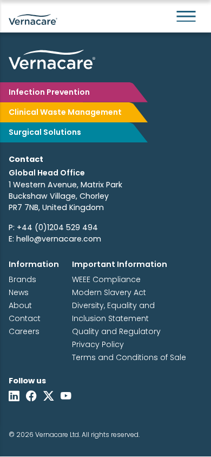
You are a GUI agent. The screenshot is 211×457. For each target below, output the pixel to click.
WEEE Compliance (106, 279)
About (20, 305)
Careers (24, 331)
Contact (25, 318)
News (19, 292)
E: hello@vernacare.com (55, 238)
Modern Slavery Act (109, 292)
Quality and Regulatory (116, 331)
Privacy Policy (98, 344)
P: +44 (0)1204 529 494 (53, 227)
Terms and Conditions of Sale (129, 357)
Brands (22, 279)
